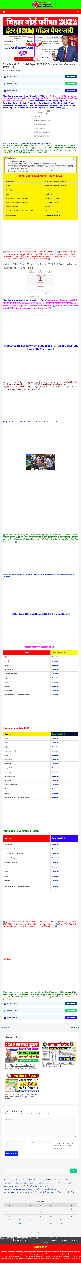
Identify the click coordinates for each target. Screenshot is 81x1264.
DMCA (46, 1242)
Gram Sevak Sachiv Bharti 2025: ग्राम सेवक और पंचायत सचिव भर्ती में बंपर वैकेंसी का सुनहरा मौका (30, 1189)
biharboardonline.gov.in (53, 215)
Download (55, 657)
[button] (78, 11)
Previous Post (7, 1027)
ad (58, 690)
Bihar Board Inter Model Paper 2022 (18, 161)
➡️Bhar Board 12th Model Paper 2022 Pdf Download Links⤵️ (25, 171)
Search (6, 1167)
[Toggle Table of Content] (74, 158)
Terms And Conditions (50, 1240)
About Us (64, 1240)
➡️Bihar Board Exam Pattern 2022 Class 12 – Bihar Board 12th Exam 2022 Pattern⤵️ (30, 170)
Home (45, 1238)
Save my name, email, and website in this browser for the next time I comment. (64, 1146)
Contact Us (74, 1240)
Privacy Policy (55, 1238)
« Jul (39, 1232)
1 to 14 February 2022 (52, 198)
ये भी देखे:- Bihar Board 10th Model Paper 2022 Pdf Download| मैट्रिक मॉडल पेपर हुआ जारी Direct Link (32, 163)
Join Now (72, 76)
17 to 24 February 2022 (52, 202)
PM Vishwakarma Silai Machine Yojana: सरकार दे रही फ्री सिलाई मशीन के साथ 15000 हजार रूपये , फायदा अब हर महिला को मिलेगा (39, 1192)
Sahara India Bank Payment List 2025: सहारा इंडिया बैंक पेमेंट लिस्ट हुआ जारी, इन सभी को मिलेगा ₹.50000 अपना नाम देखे (58, 1065)
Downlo (54, 690)
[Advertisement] (40, 236)
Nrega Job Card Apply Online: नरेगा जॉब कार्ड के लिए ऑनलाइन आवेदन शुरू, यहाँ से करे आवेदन (21, 1096)
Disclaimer (67, 1238)
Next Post (75, 1027)
